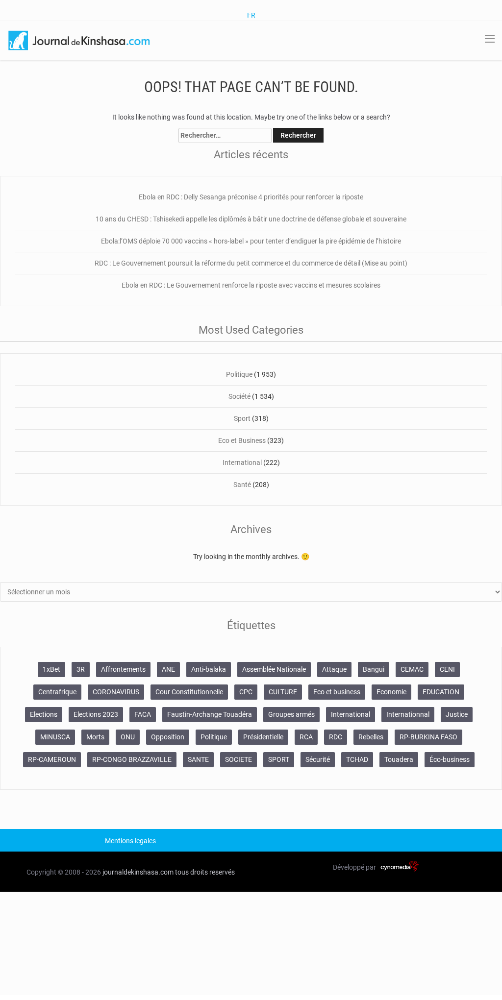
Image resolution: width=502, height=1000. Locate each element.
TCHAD (357, 759)
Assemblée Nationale (274, 669)
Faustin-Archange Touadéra (209, 714)
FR (251, 15)
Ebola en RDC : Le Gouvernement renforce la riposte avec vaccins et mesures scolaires (251, 285)
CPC (245, 692)
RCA (306, 737)
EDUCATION (441, 692)
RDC (335, 737)
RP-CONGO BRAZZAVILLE (132, 759)
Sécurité (317, 759)
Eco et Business (242, 440)
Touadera (398, 759)
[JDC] (80, 40)
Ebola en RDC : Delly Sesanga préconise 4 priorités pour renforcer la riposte (251, 197)
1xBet (51, 669)
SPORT (278, 759)
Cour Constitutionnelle (189, 692)
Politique (239, 374)
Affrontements (123, 669)
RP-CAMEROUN (52, 759)
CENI (447, 669)
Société (239, 396)
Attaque (334, 669)
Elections (43, 714)
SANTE (198, 759)
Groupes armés (291, 714)
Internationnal (407, 714)
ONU (128, 737)
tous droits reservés (205, 872)
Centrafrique (57, 692)
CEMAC (412, 669)
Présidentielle (263, 737)
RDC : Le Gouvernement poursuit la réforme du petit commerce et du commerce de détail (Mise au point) (251, 263)
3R (80, 669)
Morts (95, 737)
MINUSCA (55, 737)
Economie (391, 692)
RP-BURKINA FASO (428, 737)
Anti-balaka (208, 669)
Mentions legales (130, 841)
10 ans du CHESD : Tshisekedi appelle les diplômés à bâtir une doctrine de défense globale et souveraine (251, 219)
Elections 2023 (96, 714)
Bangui (373, 669)
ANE (168, 669)
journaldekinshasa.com (138, 872)
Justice (457, 714)
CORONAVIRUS (116, 692)
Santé (242, 484)
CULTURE (283, 692)
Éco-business (449, 759)
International (242, 462)
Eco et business (336, 692)
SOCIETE (238, 759)
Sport (242, 418)
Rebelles (370, 737)
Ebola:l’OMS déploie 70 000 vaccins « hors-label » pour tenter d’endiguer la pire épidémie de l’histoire (251, 241)
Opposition (167, 737)
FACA (142, 714)
